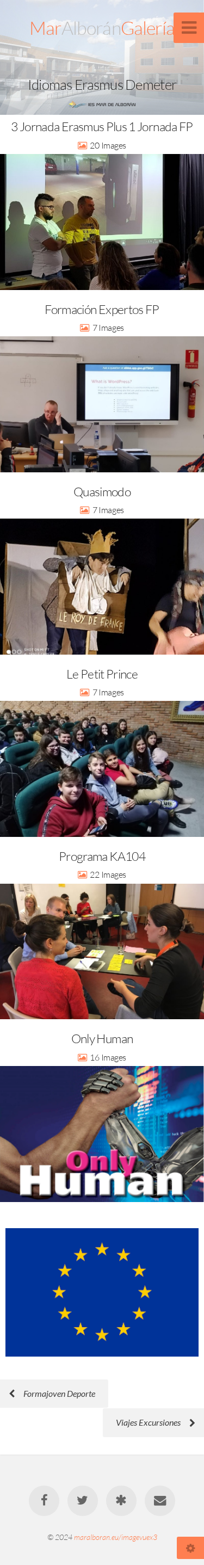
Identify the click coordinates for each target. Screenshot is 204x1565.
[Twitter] (82, 1501)
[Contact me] (160, 1501)
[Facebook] (44, 1501)
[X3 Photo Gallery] (121, 1501)
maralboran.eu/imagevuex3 (115, 1537)
